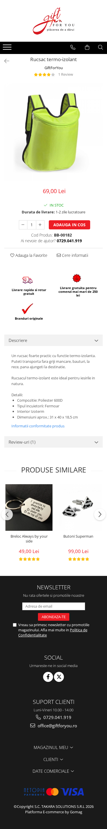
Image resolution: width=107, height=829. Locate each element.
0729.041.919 (56, 717)
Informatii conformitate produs (37, 425)
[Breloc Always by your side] (29, 507)
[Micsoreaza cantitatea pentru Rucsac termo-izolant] (23, 224)
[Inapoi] (4, 61)
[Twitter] (59, 677)
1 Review (65, 74)
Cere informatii (74, 255)
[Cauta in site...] (100, 47)
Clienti (51, 759)
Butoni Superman (78, 536)
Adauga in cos (69, 224)
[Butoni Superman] (78, 507)
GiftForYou (54, 67)
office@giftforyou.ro (57, 725)
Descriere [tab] (18, 340)
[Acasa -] (53, 21)
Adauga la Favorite (30, 255)
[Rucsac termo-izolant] (53, 132)
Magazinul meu (51, 747)
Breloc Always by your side (29, 539)
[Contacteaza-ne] (72, 47)
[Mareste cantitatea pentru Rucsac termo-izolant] (40, 224)
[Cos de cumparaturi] (87, 47)
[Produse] (8, 49)
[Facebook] (48, 677)
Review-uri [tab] (22, 442)
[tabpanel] (53, 132)
